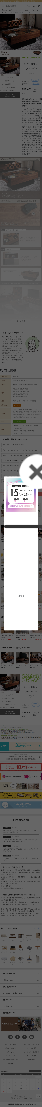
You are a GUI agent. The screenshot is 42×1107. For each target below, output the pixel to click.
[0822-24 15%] (21, 494)
